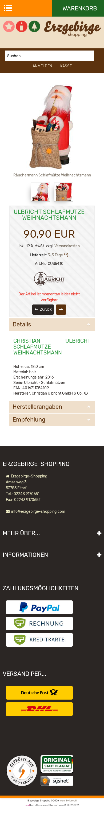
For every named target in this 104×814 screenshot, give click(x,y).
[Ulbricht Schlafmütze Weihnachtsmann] (40, 192)
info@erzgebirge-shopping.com (38, 511)
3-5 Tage (55, 255)
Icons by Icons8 (68, 800)
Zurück (45, 309)
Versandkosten (67, 246)
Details (22, 324)
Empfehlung (29, 420)
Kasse (66, 66)
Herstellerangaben (37, 407)
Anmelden (42, 66)
